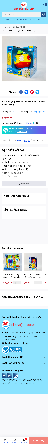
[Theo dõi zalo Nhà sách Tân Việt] (10, 375)
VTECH (16, 112)
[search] (43, 14)
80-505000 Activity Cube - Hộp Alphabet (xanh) (12, 277)
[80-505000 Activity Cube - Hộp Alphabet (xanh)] (12, 262)
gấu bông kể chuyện (20, 19)
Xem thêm (25, 184)
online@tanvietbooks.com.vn (23, 343)
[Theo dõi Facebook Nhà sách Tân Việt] (4, 375)
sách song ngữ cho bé (37, 19)
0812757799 (23, 140)
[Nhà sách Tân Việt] (24, 6)
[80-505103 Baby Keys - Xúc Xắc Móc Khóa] (33, 262)
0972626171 (34, 337)
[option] (24, 58)
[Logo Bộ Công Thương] (12, 350)
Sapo (31, 383)
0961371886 (22, 337)
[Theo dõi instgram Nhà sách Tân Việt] (16, 375)
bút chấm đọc (7, 19)
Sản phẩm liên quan (13, 248)
